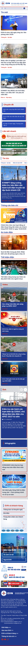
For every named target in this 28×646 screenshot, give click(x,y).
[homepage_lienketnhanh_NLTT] (14, 144)
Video (5, 284)
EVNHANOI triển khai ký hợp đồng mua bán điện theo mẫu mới (12, 467)
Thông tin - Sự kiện (6, 37)
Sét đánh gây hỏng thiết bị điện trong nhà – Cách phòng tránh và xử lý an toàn (13, 492)
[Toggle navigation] (2, 8)
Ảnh (4, 389)
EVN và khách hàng (14, 505)
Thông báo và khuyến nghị (12, 509)
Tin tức (5, 158)
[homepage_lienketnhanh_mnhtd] (14, 152)
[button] (25, 158)
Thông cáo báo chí (9, 205)
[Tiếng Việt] (14, 3)
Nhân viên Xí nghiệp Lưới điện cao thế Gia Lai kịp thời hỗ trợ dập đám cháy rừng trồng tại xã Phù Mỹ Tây (13, 62)
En (26, 8)
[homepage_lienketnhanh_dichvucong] (14, 136)
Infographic (10, 443)
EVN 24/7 (5, 309)
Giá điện (6, 513)
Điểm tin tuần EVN (17, 162)
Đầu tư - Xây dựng (6, 97)
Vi (24, 8)
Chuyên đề (9, 104)
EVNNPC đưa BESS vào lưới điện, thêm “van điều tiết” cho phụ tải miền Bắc (13, 92)
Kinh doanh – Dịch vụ (8, 200)
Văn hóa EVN (10, 550)
